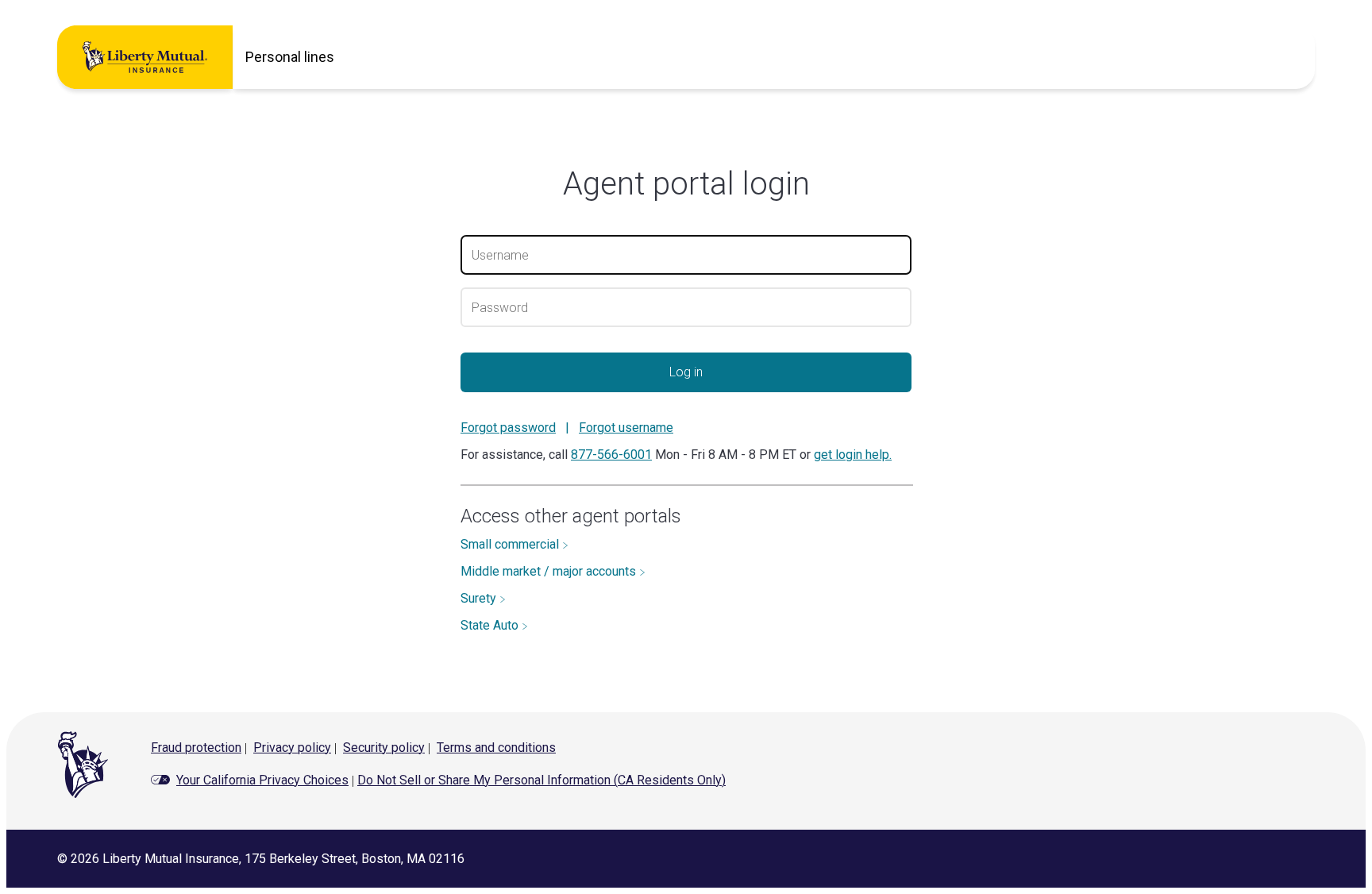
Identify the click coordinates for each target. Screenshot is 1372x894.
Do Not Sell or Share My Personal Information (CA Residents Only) (541, 780)
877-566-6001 (611, 454)
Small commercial (511, 544)
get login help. (853, 454)
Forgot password (508, 427)
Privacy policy (292, 747)
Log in (686, 372)
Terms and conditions (496, 747)
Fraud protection (196, 747)
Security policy (384, 747)
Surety (480, 598)
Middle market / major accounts (550, 571)
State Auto (491, 625)
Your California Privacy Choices (262, 780)
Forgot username (626, 427)
